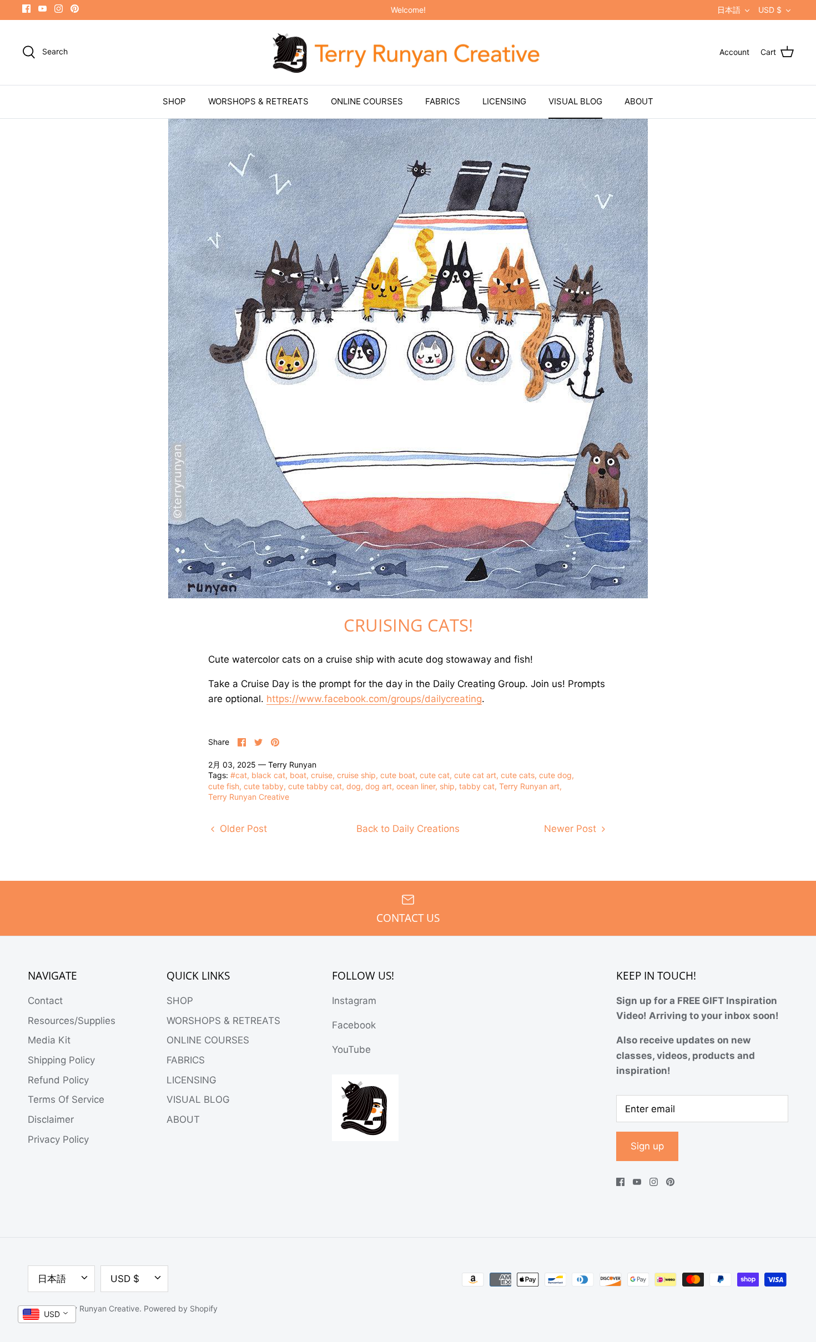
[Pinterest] (74, 8)
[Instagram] (58, 8)
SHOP (174, 101)
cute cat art (475, 775)
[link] (374, 699)
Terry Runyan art (529, 786)
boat (298, 775)
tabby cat (477, 786)
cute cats (518, 775)
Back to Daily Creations (408, 828)
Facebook (354, 1025)
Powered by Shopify (181, 1308)
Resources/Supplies (71, 1020)
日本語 (729, 9)
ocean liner (415, 786)
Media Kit (49, 1040)
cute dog (555, 775)
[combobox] (47, 1314)
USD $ (770, 9)
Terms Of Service (66, 1099)
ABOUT (638, 101)
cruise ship (356, 775)
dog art (378, 786)
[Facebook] (26, 8)
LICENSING (504, 101)
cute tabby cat (315, 786)
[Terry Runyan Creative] (408, 52)
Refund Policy (58, 1080)
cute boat (397, 775)
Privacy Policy (58, 1139)
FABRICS (442, 101)
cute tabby (264, 786)
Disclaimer (51, 1119)
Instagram (354, 1000)
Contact (45, 1000)
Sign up (647, 1146)
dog (353, 786)
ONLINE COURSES (367, 101)
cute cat (435, 775)
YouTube (351, 1049)
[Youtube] (42, 8)
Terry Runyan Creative (248, 796)
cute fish (223, 786)
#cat (238, 775)
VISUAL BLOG (575, 101)
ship (447, 786)
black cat (268, 775)
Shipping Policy (61, 1060)
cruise (322, 775)
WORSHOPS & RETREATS (258, 101)
